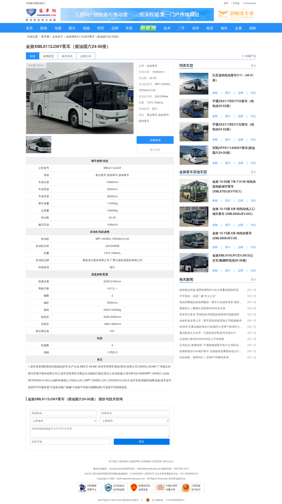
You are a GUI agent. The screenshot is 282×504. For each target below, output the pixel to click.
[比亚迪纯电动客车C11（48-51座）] (194, 84)
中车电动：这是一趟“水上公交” (197, 296)
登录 (226, 3)
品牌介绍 (85, 56)
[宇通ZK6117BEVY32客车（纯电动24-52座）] (194, 131)
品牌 (114, 27)
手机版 (236, 3)
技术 (167, 27)
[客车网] (41, 14)
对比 (253, 93)
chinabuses (250, 3)
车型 (129, 27)
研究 (100, 27)
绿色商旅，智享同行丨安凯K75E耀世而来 (204, 357)
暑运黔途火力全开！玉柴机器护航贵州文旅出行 (207, 333)
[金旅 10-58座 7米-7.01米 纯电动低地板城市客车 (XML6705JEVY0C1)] (194, 190)
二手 (181, 27)
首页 (29, 27)
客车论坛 (167, 461)
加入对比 (155, 149)
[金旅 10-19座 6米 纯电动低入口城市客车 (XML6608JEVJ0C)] (194, 216)
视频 (86, 27)
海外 (224, 27)
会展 (238, 27)
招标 (252, 27)
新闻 (43, 27)
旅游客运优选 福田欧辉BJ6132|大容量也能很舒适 (208, 290)
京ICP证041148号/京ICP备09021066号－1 (120, 500)
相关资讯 (67, 56)
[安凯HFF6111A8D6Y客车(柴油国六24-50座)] (194, 155)
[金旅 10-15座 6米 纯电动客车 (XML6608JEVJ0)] (194, 240)
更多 (253, 65)
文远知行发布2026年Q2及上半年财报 (201, 339)
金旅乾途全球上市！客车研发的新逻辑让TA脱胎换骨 (210, 320)
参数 (215, 93)
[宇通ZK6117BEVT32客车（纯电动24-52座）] (194, 108)
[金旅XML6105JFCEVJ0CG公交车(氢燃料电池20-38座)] (194, 262)
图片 (72, 27)
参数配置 (48, 56)
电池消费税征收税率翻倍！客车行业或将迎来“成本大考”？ (211, 302)
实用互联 (157, 461)
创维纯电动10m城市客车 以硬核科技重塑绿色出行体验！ (211, 351)
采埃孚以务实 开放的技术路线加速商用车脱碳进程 (209, 314)
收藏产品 (250, 56)
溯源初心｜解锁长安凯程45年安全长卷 (202, 308)
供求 (195, 27)
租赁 (209, 27)
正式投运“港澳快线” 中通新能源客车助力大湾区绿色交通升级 (211, 345)
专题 (57, 27)
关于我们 (113, 461)
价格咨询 (155, 140)
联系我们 (124, 461)
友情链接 (146, 461)
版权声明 (135, 461)
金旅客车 (57, 36)
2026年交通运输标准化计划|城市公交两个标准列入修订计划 (211, 326)
